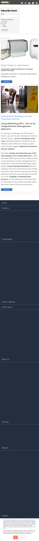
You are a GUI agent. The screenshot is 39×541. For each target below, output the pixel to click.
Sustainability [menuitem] (7, 239)
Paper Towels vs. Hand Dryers (15, 65)
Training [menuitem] (5, 422)
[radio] (10, 21)
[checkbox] (10, 24)
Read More (7, 81)
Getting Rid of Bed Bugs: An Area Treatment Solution (16, 117)
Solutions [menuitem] (5, 208)
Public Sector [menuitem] (7, 307)
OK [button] (15, 537)
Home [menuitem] (4, 203)
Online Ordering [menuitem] (8, 302)
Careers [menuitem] (5, 515)
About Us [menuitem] (5, 359)
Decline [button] (22, 537)
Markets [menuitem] (5, 448)
